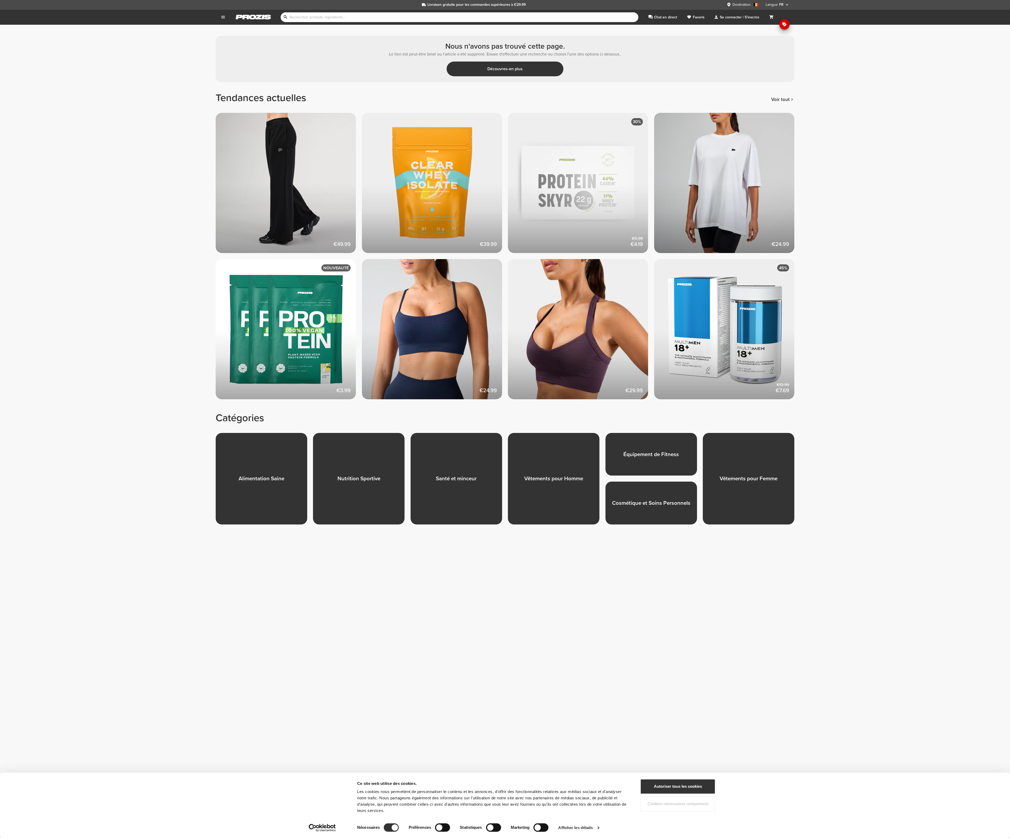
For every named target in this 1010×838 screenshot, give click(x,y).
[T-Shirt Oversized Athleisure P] (727, 186)
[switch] (442, 827)
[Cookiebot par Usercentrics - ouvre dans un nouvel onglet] (322, 828)
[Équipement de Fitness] (654, 457)
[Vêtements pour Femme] (751, 481)
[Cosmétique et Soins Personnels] (654, 506)
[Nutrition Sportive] (361, 481)
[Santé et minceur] (459, 481)
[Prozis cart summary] (771, 17)
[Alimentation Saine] (264, 481)
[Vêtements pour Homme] (556, 481)
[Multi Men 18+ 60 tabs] (727, 332)
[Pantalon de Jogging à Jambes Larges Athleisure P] (289, 186)
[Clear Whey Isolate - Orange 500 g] (435, 186)
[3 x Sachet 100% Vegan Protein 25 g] (289, 332)
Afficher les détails (575, 827)
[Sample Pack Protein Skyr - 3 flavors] (581, 186)
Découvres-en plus (505, 69)
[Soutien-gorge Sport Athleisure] (435, 332)
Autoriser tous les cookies (678, 786)
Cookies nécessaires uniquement (678, 803)
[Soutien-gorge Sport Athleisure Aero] (581, 332)
